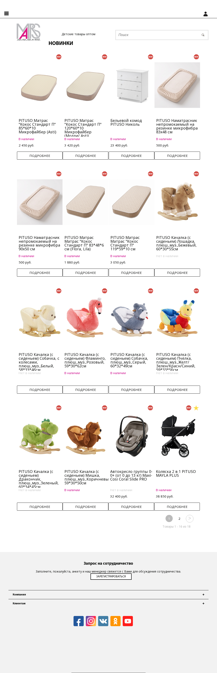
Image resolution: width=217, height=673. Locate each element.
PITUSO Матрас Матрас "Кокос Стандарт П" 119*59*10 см (125, 243)
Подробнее (39, 155)
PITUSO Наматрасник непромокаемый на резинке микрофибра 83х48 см (177, 126)
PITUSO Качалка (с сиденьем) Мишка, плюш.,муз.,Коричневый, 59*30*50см (88, 477)
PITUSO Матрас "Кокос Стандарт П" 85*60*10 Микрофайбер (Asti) (37, 126)
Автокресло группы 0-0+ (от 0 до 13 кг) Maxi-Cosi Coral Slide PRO (131, 475)
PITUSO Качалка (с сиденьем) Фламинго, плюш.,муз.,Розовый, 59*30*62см (85, 360)
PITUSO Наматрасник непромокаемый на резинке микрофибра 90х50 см (39, 243)
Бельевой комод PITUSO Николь (126, 122)
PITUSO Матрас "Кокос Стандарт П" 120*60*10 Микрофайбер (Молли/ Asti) (83, 128)
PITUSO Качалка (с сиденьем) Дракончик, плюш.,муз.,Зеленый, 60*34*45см (39, 479)
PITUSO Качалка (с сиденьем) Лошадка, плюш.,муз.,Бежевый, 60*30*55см (176, 243)
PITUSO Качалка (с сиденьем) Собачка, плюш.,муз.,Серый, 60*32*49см (129, 360)
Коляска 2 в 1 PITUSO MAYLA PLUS (176, 473)
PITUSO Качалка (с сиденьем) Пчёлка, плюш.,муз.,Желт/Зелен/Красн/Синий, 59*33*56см (175, 362)
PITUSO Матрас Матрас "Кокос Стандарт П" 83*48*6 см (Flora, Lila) (84, 243)
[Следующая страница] (189, 518)
